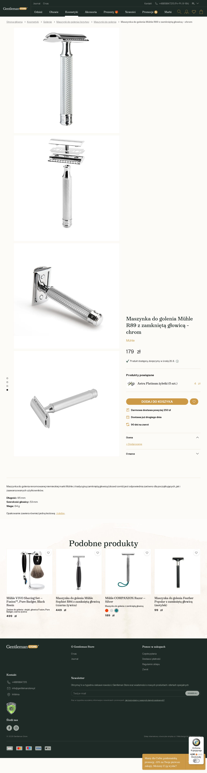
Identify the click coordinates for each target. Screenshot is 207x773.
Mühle (130, 340)
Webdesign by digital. (189, 736)
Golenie (47, 21)
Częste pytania (149, 653)
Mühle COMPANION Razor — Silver (125, 600)
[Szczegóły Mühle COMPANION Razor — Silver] (128, 572)
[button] (194, 401)
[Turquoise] (116, 610)
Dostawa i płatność (151, 659)
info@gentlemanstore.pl (23, 688)
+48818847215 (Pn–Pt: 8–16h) (174, 3)
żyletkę (60, 513)
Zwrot (145, 669)
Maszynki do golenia (105, 21)
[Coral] (106, 610)
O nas (46, 3)
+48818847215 (19, 682)
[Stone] (111, 610)
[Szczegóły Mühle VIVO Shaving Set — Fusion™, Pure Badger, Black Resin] (29, 572)
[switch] (196, 761)
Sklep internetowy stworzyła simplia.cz (159, 736)
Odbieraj (192, 693)
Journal (36, 3)
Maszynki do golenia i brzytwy (72, 21)
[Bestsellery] (193, 11)
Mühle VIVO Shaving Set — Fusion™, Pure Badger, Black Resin (25, 601)
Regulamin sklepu (151, 664)
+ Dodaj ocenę (134, 444)
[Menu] (202, 739)
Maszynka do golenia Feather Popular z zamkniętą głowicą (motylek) (173, 601)
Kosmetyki (33, 21)
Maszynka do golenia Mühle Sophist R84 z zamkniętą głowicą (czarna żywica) (78, 601)
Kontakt (148, 3)
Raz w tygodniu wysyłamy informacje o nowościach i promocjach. (117, 700)
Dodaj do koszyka (157, 401)
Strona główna (14, 21)
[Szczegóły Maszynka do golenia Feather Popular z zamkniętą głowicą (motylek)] (177, 572)
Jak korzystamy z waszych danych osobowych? (144, 700)
